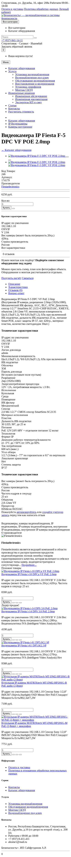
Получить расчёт (11, 278)
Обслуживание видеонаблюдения (35, 80)
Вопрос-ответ (16, 293)
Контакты (14, 108)
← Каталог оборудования (16, 150)
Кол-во (5, 200)
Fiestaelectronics (10, 186)
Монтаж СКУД (24, 89)
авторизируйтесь (26, 512)
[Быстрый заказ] (13, 208)
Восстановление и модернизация (34, 83)
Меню (6, 62)
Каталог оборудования (21, 68)
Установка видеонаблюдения (32, 74)
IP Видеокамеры (17, 123)
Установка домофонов (28, 86)
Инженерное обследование (31, 96)
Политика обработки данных (41, 9)
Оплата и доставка (12, 9)
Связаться (27, 278)
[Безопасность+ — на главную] (35, 18)
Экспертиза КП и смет (28, 102)
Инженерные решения (21, 93)
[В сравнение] (9, 159)
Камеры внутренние (20, 126)
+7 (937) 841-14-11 (12, 40)
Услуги (12, 71)
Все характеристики (13, 247)
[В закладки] (67, 156)
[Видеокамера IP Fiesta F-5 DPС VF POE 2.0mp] (37, 155)
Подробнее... (29, 564)
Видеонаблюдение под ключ (32, 77)
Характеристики (18, 287)
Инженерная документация (31, 99)
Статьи (12, 105)
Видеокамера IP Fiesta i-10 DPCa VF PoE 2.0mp (29, 574)
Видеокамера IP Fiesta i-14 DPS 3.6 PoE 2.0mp (28, 611)
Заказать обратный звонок (16, 46)
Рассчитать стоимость (21, 111)
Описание (14, 284)
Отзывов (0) (15, 290)
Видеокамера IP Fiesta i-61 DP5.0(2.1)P (23, 645)
